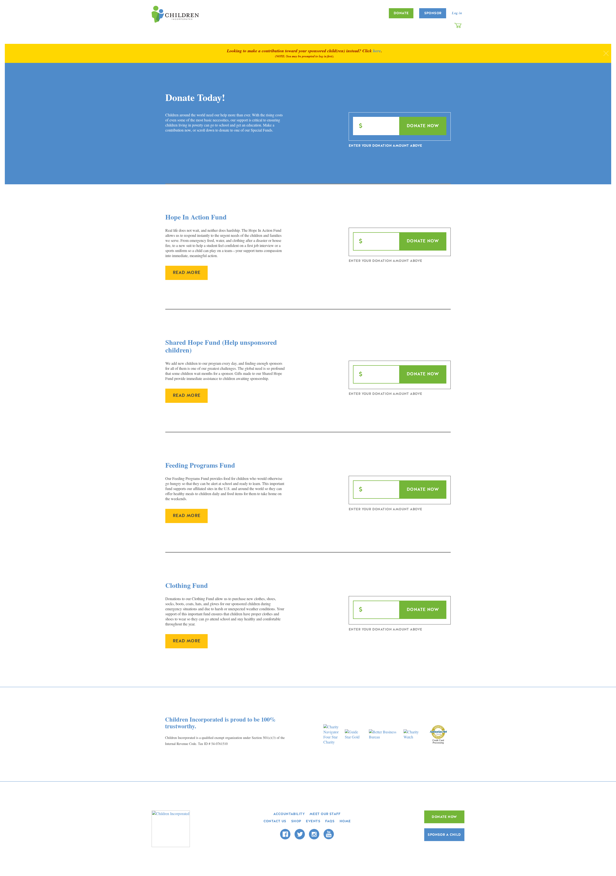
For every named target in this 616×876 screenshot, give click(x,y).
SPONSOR (433, 13)
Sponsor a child (444, 834)
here (377, 51)
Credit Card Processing (438, 741)
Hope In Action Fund (196, 217)
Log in (457, 13)
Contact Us (274, 821)
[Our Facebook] (285, 834)
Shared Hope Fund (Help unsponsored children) (221, 346)
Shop (296, 821)
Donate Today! (195, 97)
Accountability (289, 814)
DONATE (401, 13)
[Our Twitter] (300, 834)
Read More (186, 273)
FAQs (330, 821)
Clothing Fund (186, 585)
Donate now (444, 817)
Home (345, 821)
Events (313, 821)
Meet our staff (325, 814)
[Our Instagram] (314, 834)
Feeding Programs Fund (200, 465)
